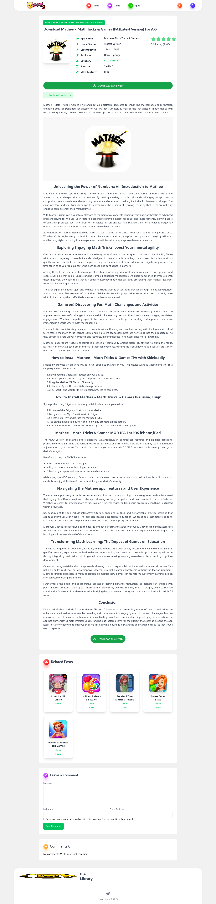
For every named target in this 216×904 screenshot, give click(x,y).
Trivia (71, 22)
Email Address (117, 809)
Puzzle (64, 22)
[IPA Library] (35, 5)
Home (95, 6)
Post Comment (53, 826)
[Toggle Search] (192, 5)
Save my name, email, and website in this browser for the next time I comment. (90, 819)
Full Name (48, 809)
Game (116, 6)
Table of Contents (60, 95)
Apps (137, 6)
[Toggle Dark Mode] (179, 5)
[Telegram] (108, 893)
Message (47, 783)
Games (56, 22)
